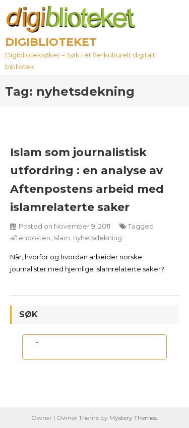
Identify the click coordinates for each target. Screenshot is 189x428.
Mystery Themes (133, 417)
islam (61, 238)
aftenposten (30, 238)
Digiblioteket (51, 42)
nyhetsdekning (97, 238)
